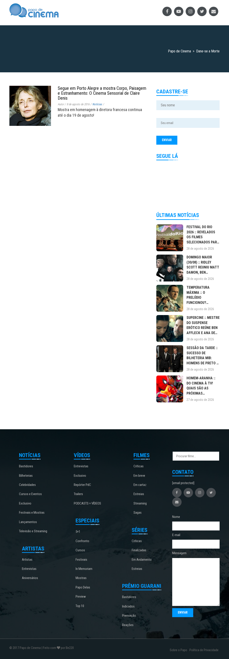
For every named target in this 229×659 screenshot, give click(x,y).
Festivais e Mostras (32, 513)
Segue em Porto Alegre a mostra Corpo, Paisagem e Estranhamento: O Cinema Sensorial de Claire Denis (102, 93)
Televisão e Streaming (33, 531)
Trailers (78, 494)
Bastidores (26, 466)
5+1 (78, 532)
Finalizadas (139, 550)
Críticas (139, 466)
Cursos (80, 550)
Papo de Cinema (30, 648)
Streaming (140, 503)
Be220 (70, 648)
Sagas (138, 513)
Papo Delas (83, 587)
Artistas (27, 560)
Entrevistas (29, 569)
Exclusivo (25, 503)
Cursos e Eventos (30, 494)
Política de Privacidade (203, 650)
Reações (128, 625)
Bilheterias (26, 476)
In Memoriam (84, 569)
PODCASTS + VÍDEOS (87, 503)
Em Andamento (142, 560)
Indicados (128, 606)
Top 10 (80, 606)
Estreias (139, 494)
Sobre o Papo (178, 650)
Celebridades (27, 485)
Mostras (81, 578)
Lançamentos (28, 522)
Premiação (129, 616)
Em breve (139, 476)
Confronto (82, 541)
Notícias (97, 104)
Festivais (81, 560)
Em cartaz (140, 485)
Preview (81, 597)
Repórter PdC (82, 485)
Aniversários (30, 578)
